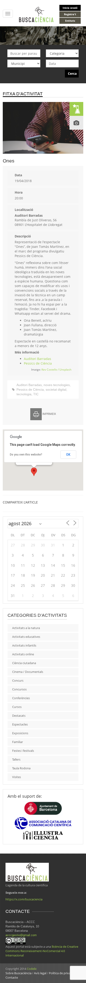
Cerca (72, 73)
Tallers (16, 759)
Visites (16, 777)
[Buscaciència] (36, 14)
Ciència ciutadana (24, 663)
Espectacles (20, 724)
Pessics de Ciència (38, 363)
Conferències (21, 698)
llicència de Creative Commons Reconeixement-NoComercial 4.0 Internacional (42, 950)
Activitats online (23, 654)
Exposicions (20, 733)
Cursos (17, 707)
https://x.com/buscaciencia (24, 899)
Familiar (17, 742)
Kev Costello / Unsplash (56, 370)
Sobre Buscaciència (18, 973)
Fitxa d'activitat (23, 93)
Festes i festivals (23, 751)
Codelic (32, 969)
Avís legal (40, 973)
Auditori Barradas (37, 359)
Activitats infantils (24, 645)
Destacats (18, 715)
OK (68, 454)
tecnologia (24, 394)
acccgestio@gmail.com (21, 935)
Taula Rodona (21, 768)
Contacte (12, 977)
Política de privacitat (62, 973)
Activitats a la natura (26, 628)
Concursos (19, 689)
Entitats (70, 20)
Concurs (17, 680)
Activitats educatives (26, 637)
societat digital (56, 389)
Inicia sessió (70, 7)
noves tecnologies (57, 385)
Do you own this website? (26, 454)
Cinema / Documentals (27, 672)
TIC (36, 394)
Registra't (70, 14)
